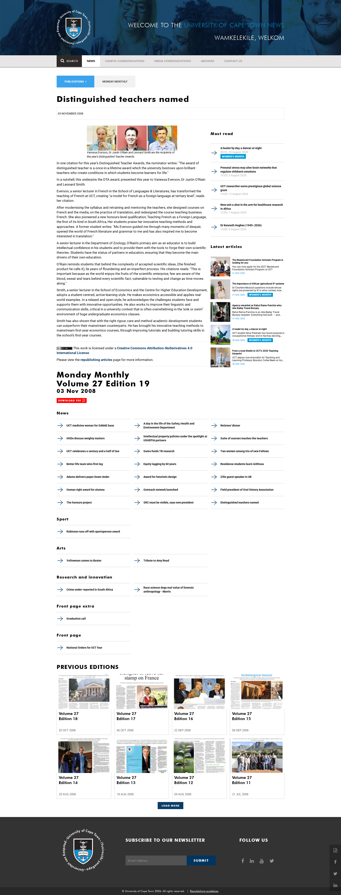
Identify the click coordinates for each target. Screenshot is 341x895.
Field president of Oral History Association (247, 489)
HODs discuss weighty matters (86, 438)
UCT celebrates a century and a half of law (93, 451)
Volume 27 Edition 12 (184, 780)
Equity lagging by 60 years (159, 464)
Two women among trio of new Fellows (244, 451)
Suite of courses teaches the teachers (244, 438)
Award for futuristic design (160, 476)
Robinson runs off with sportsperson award (93, 531)
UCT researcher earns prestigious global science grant (250, 188)
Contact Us (233, 61)
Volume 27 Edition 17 (126, 716)
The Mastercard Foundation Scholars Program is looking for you (257, 261)
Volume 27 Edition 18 (69, 716)
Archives (207, 61)
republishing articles (96, 360)
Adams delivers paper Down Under (88, 476)
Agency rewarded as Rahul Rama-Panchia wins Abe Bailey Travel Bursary (257, 307)
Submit (201, 860)
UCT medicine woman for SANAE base (90, 425)
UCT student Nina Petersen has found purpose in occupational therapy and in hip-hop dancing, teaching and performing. (258, 334)
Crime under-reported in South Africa (90, 589)
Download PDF (70, 400)
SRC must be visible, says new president (168, 502)
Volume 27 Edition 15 (242, 716)
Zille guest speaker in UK (236, 476)
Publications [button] (74, 81)
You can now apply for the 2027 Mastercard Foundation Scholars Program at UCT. (255, 268)
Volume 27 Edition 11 (242, 780)
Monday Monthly (114, 81)
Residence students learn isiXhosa (242, 464)
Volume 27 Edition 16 (184, 716)
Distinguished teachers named (239, 502)
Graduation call (76, 618)
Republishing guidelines (204, 891)
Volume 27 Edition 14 (69, 780)
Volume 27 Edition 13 (126, 780)
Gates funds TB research (158, 451)
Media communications (172, 61)
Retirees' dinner (230, 425)
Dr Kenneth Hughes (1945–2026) (241, 225)
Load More (171, 805)
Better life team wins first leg (85, 464)
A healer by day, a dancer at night (241, 148)
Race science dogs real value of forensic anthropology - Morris (168, 589)
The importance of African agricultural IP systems (258, 283)
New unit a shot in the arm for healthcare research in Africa (251, 206)
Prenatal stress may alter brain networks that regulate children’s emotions (248, 169)
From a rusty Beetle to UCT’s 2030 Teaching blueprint (255, 352)
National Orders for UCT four (84, 647)
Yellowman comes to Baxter (84, 560)
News (91, 61)
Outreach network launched (160, 489)
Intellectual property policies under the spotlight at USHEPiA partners (175, 438)
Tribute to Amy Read (156, 560)
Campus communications (124, 61)
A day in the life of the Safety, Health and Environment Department (168, 425)
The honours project (79, 502)
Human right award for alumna (86, 489)
